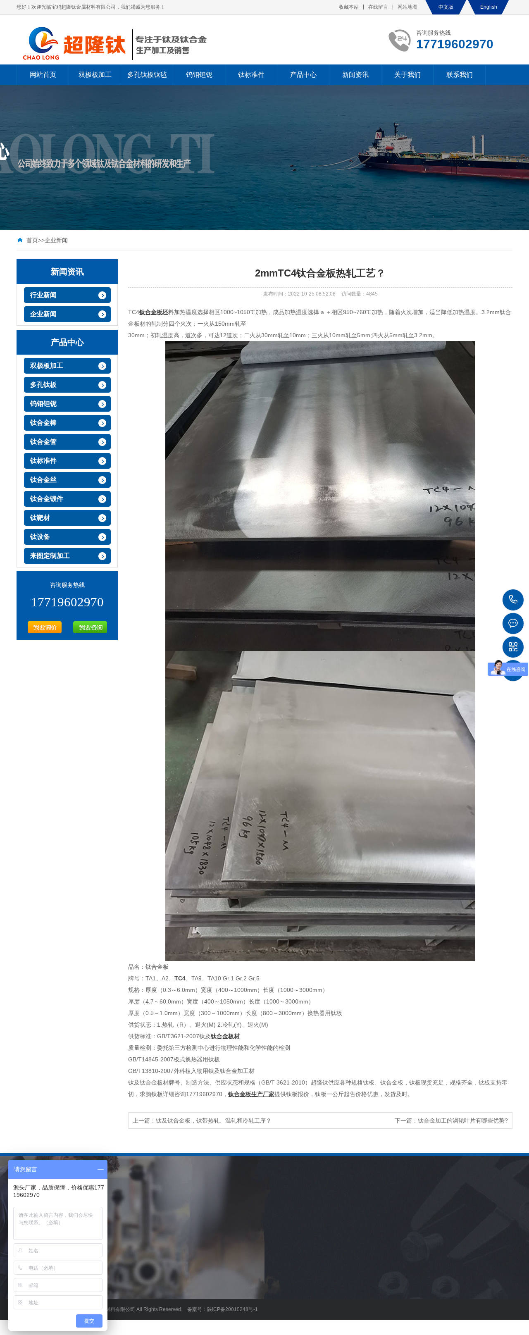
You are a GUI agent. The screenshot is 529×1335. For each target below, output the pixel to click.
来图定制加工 (50, 555)
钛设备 (40, 536)
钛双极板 (207, 1211)
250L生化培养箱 (169, 1211)
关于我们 (407, 74)
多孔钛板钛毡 (147, 74)
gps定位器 (128, 1211)
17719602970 (513, 600)
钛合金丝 (43, 479)
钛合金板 (157, 966)
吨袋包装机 (238, 1211)
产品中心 (303, 74)
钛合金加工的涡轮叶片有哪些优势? (463, 1120)
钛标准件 (251, 74)
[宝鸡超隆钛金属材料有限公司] (120, 43)
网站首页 (43, 74)
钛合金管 (43, 441)
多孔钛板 (43, 384)
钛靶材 (40, 517)
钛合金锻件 (46, 498)
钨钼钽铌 (199, 74)
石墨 (265, 1211)
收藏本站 (349, 7)
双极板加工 (95, 74)
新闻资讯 (355, 74)
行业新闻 (43, 294)
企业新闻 (56, 240)
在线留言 (378, 7)
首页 (32, 240)
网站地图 (407, 7)
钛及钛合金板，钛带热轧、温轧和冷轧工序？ (214, 1120)
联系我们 (459, 74)
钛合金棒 (43, 422)
